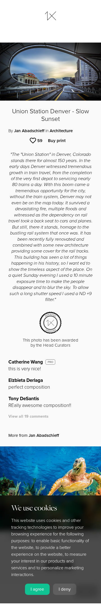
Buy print (57, 140)
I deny (65, 589)
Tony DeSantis (23, 399)
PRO (50, 362)
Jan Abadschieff (29, 130)
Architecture (61, 130)
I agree (37, 589)
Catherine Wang (25, 362)
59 (39, 140)
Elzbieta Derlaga (25, 380)
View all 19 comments (28, 416)
